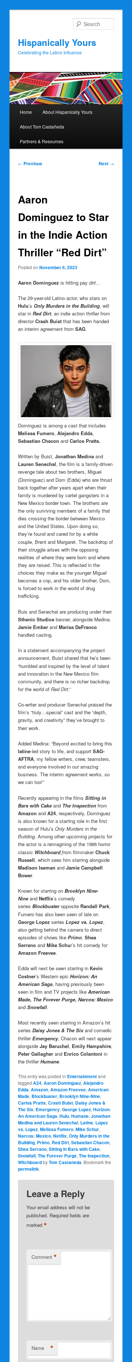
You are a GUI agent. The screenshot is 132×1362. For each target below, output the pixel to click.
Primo (43, 1142)
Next (106, 163)
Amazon (39, 1089)
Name (43, 1348)
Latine (86, 1122)
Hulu (64, 1116)
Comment (44, 1257)
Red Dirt (60, 1142)
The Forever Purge (57, 1155)
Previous (30, 163)
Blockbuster (44, 1096)
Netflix (60, 1135)
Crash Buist (60, 1102)
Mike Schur (87, 1129)
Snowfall (27, 1155)
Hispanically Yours (57, 42)
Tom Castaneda (65, 1162)
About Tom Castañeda (42, 126)
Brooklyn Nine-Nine (79, 1096)
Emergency (48, 1109)
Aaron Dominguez (62, 1083)
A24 (37, 1083)
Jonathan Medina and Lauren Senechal (64, 1119)
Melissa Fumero (56, 1129)
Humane (80, 1116)
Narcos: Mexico (34, 1135)
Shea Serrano (32, 1149)
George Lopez (76, 1109)
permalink (28, 1169)
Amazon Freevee (68, 1089)
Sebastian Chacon (90, 1142)
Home (26, 112)
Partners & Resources (41, 141)
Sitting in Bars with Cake (74, 1149)
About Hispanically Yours (67, 112)
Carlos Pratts (32, 1102)
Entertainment (82, 1076)
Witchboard (30, 1162)
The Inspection (94, 1155)
